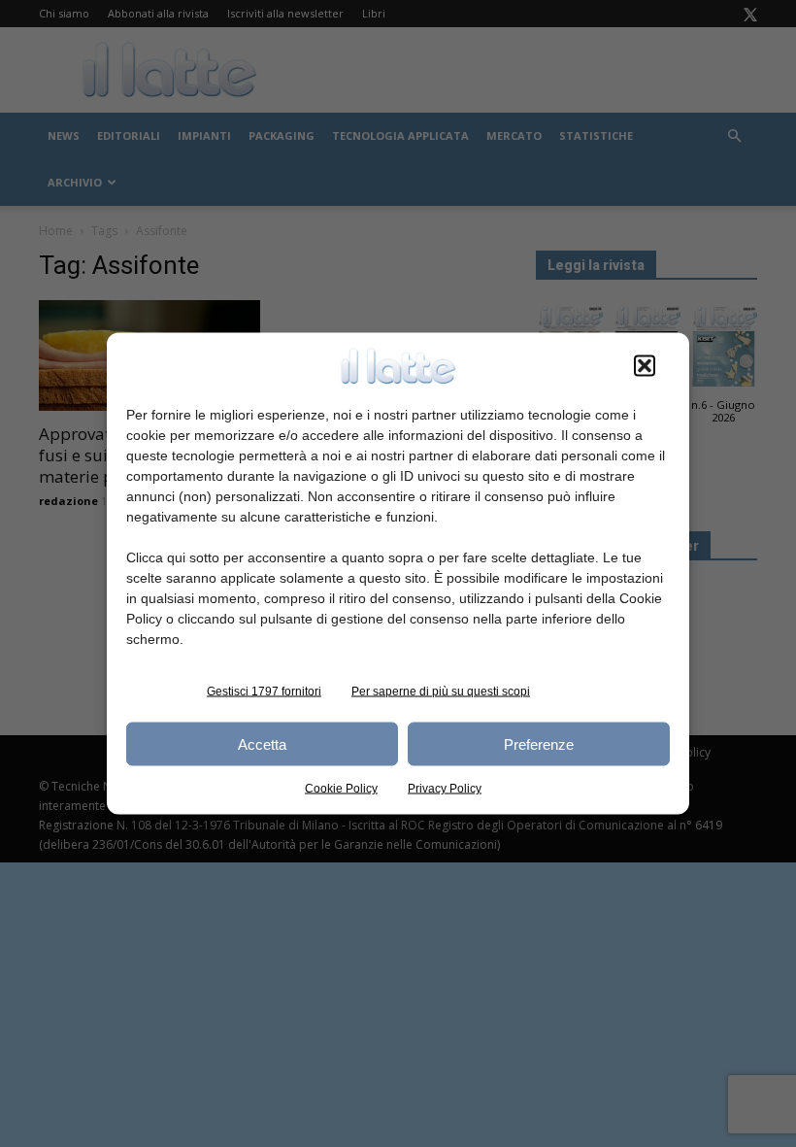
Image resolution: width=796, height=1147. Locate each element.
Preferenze (539, 743)
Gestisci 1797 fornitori (264, 691)
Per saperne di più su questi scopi (440, 691)
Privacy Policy (444, 788)
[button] (644, 366)
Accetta (262, 743)
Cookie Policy (341, 788)
